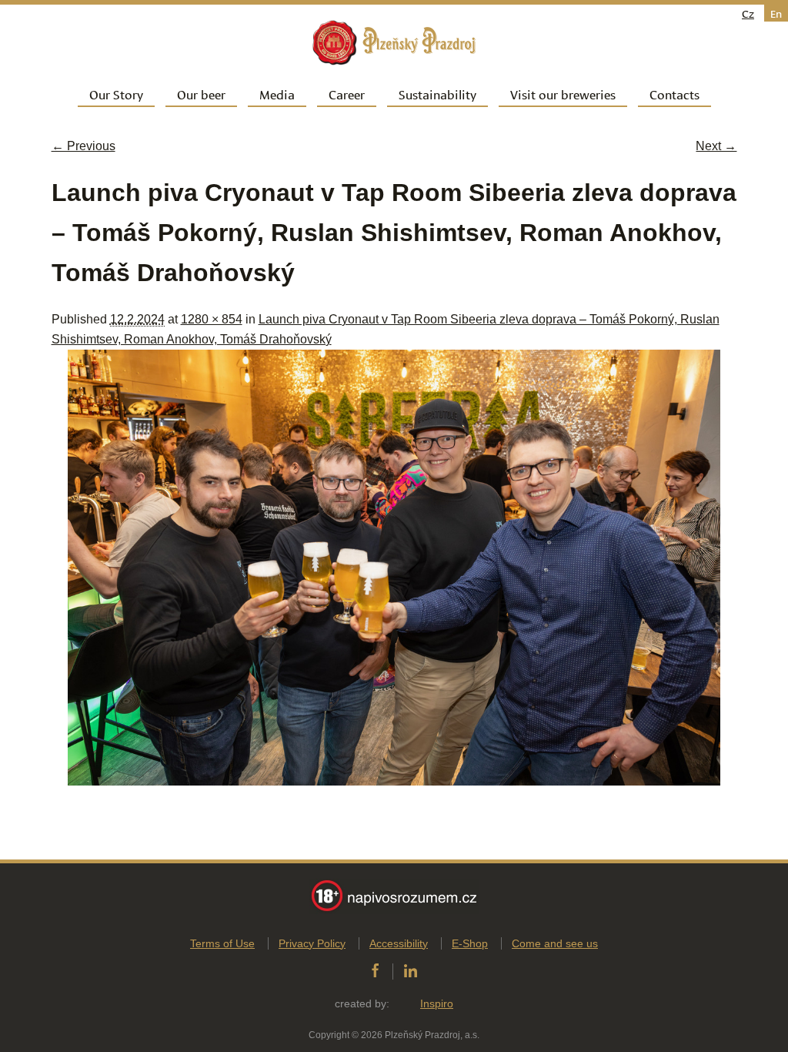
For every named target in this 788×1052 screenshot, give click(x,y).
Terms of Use (222, 943)
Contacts (674, 93)
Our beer (201, 93)
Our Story (116, 93)
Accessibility (398, 943)
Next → (716, 145)
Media (277, 93)
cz (748, 13)
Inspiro (436, 1003)
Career (347, 93)
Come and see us (555, 943)
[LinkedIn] (410, 971)
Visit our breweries (563, 93)
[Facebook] (375, 971)
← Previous (83, 145)
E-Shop (470, 943)
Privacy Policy (312, 943)
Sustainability (437, 93)
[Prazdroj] (394, 42)
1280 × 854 (211, 319)
